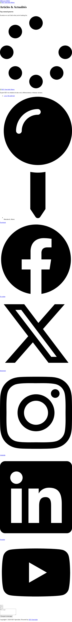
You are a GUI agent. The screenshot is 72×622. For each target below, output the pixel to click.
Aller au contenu (5, 1)
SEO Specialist (33, 619)
